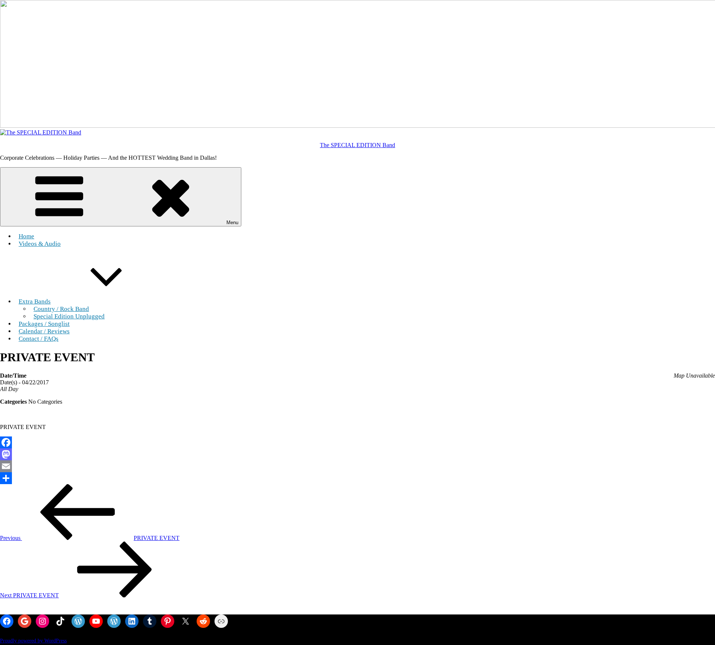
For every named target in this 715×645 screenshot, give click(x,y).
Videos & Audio (40, 243)
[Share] (357, 478)
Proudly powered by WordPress (33, 641)
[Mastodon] (357, 454)
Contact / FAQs (38, 338)
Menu (232, 222)
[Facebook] (357, 442)
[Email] (357, 466)
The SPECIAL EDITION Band (357, 145)
